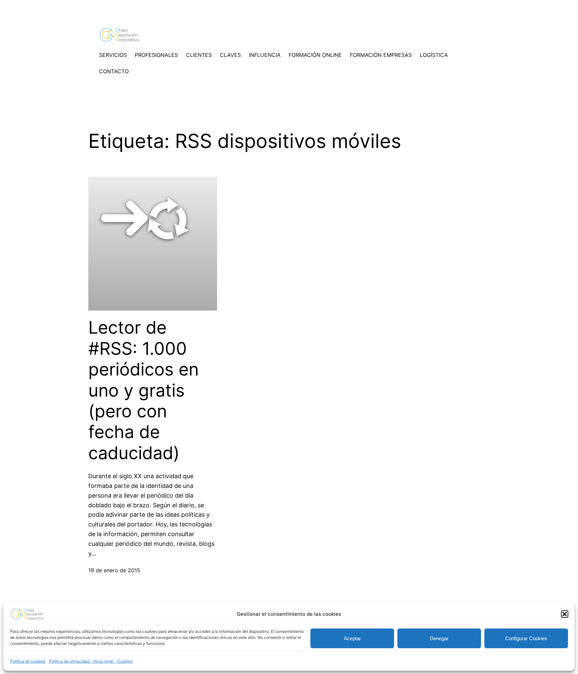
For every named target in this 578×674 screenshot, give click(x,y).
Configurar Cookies (526, 638)
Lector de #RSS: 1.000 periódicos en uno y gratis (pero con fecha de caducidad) (143, 390)
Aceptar (352, 638)
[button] (564, 614)
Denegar (439, 638)
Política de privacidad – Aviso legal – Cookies (91, 661)
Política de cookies (27, 661)
